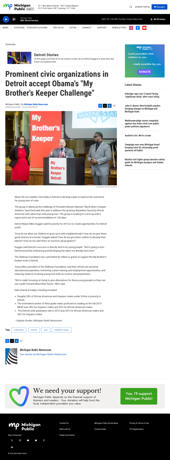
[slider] (18, 19)
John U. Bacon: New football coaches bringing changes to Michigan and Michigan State (142, 108)
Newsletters (119, 28)
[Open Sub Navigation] (10, 28)
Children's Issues (62, 330)
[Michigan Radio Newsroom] (11, 356)
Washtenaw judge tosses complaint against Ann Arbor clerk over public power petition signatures (142, 123)
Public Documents (67, 435)
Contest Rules (100, 429)
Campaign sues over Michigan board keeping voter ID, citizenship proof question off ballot (142, 147)
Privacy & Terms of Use (139, 423)
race (46, 330)
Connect (87, 28)
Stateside (19, 28)
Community (10, 44)
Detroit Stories (46, 55)
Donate (160, 7)
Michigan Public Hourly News (106, 423)
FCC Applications (136, 429)
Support (102, 28)
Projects (58, 28)
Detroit (34, 330)
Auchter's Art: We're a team (138, 135)
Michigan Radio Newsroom (36, 104)
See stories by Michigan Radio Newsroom (43, 354)
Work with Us (65, 429)
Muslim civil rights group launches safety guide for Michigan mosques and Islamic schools (145, 162)
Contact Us (64, 423)
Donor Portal (142, 7)
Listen (72, 28)
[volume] (14, 19)
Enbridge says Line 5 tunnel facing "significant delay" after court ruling (142, 95)
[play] (6, 19)
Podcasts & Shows (37, 28)
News (5, 28)
